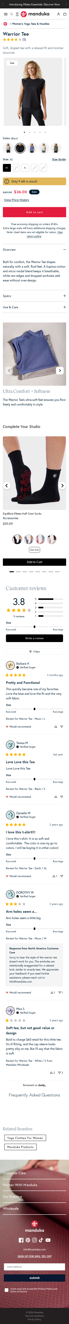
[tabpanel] (33, 92)
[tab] (24, 132)
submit (34, 1278)
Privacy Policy (34, 1319)
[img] (26, 667)
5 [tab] (45, 132)
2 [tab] (30, 132)
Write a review (34, 638)
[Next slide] (60, 370)
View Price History (16, 200)
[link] (34, 39)
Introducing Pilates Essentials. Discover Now (34, 4)
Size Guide (59, 159)
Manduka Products (20, 1147)
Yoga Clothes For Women (25, 1138)
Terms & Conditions (34, 1315)
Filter (37, 651)
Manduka (38, 1312)
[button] (66, 4)
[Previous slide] (9, 370)
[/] (35, 14)
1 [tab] (24, 132)
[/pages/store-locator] (17, 14)
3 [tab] (35, 132)
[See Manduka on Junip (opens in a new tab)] (42, 1085)
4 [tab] (40, 132)
